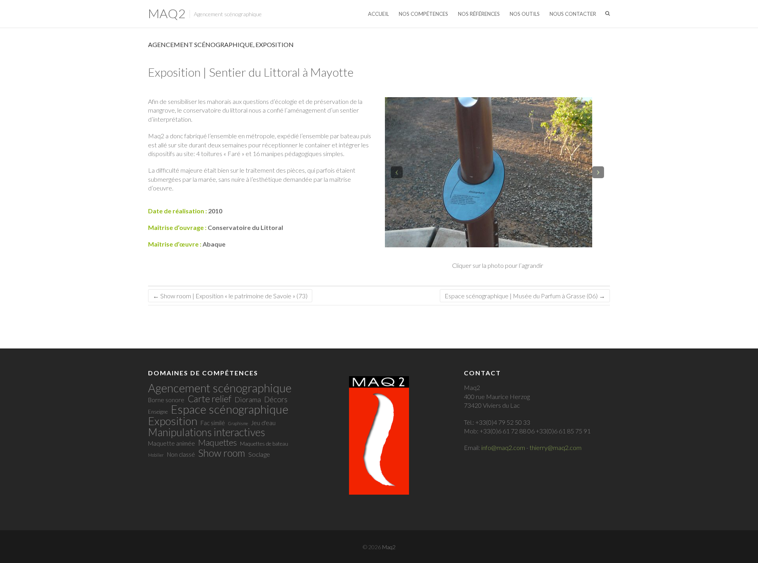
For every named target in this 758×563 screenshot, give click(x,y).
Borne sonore (166, 399)
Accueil (378, 14)
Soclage (259, 454)
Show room (221, 453)
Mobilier (156, 455)
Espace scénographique (230, 409)
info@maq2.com (503, 447)
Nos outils (525, 14)
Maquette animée (171, 443)
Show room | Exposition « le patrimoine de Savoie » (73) (230, 295)
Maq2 (167, 13)
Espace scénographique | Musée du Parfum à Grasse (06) (525, 295)
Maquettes (217, 442)
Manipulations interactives (206, 432)
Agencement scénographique (200, 44)
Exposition (274, 44)
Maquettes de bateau (264, 444)
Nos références (479, 14)
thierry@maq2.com (555, 447)
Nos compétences (423, 14)
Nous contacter (573, 14)
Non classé (181, 454)
